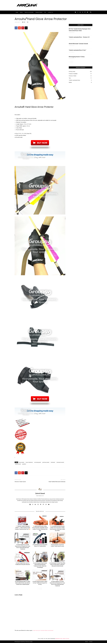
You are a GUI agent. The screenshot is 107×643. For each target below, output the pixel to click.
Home (17, 12)
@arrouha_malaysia (62, 638)
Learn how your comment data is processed (43, 630)
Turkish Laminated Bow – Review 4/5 (79, 37)
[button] (90, 12)
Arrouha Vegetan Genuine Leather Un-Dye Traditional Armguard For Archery (40, 583)
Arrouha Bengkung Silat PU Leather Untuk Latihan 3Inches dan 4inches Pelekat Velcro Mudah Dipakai (22, 583)
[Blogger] (75, 12)
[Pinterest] (44, 504)
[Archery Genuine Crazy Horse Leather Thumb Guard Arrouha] (57, 538)
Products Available (29, 12)
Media (21, 12)
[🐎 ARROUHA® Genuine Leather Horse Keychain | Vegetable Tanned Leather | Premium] (40, 519)
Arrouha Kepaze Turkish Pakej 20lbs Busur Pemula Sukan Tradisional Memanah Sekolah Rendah (57, 564)
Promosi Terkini (39, 12)
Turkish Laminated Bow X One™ (77, 50)
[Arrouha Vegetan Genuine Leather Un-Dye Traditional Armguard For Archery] (40, 574)
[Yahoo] (46, 504)
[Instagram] (83, 12)
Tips (45, 12)
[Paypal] (85, 12)
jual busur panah (45, 462)
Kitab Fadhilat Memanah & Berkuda (57, 481)
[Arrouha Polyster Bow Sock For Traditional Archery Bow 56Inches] (22, 556)
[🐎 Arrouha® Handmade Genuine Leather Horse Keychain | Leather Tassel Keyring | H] (57, 519)
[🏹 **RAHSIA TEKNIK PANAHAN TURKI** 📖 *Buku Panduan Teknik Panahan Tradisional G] (22, 519)
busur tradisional (29, 462)
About (86, 641)
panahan (24, 464)
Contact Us (50, 12)
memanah (53, 462)
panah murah (18, 464)
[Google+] (80, 12)
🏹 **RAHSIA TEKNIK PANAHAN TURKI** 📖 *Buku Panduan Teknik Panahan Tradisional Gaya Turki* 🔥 (22, 528)
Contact (90, 641)
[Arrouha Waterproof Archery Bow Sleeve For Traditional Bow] (40, 538)
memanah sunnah (60, 462)
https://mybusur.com (40, 495)
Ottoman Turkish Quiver (20, 481)
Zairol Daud (40, 493)
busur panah (21, 462)
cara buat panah (37, 462)
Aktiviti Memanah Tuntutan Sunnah (78, 43)
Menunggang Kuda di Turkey (77, 56)
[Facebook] (78, 12)
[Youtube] (87, 12)
